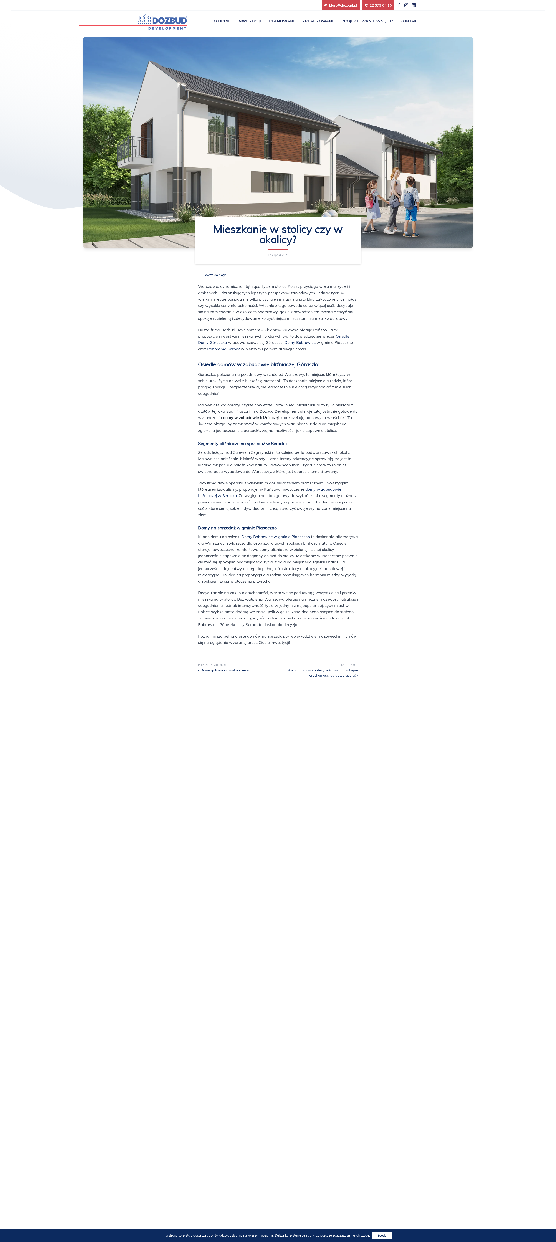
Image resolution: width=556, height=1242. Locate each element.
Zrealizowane (318, 20)
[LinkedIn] (414, 5)
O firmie (222, 20)
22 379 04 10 (381, 5)
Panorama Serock (223, 348)
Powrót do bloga (214, 275)
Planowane (282, 20)
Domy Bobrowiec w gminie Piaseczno (276, 536)
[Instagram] (406, 5)
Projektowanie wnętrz (367, 20)
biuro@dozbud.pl (343, 5)
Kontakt (409, 20)
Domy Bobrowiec (300, 342)
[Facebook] (399, 5)
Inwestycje (250, 20)
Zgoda (382, 1235)
